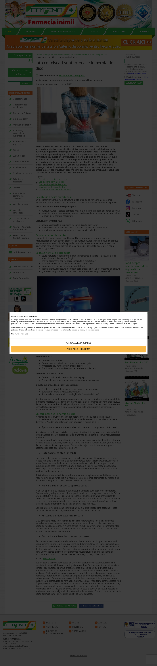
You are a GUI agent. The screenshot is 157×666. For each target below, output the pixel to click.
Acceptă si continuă (78, 349)
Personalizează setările (78, 343)
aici (26, 334)
